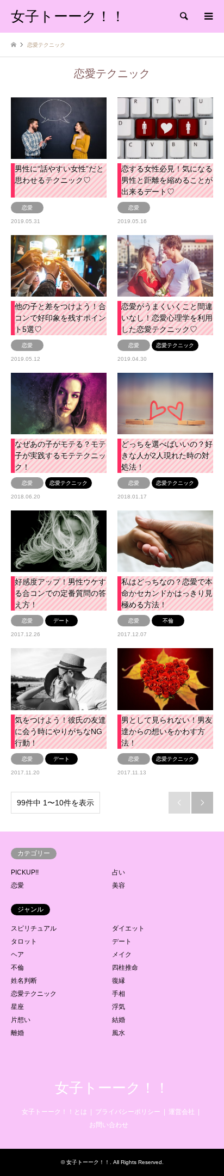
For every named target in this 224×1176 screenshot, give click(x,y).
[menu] (207, 16)
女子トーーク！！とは (54, 1112)
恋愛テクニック (34, 994)
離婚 (17, 1033)
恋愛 (17, 885)
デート (122, 941)
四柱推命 (125, 967)
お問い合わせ (108, 1125)
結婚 (118, 1020)
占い (118, 872)
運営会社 (182, 1112)
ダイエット (128, 928)
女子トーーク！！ (112, 1088)
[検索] (183, 16)
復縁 (118, 980)
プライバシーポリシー (127, 1112)
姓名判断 (24, 980)
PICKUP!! (25, 872)
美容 (118, 885)
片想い (20, 1020)
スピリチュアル (34, 928)
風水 (118, 1033)
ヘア (17, 954)
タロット (24, 941)
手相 (118, 994)
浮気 (118, 1007)
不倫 (17, 967)
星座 (17, 1007)
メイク (122, 954)
